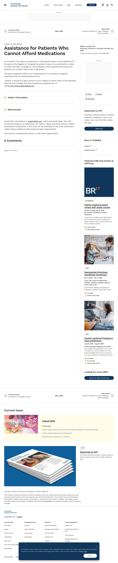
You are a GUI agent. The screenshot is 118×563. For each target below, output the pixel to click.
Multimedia (8, 548)
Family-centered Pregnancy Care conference (98, 339)
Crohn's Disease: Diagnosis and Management (57, 433)
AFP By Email (49, 533)
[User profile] (107, 5)
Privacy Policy (83, 551)
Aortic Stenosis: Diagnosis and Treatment (56, 436)
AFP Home (7, 525)
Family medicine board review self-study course (97, 206)
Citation (87, 146)
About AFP (68, 525)
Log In (6, 150)
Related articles (89, 150)
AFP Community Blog (11, 544)
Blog (68, 5)
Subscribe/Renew (51, 525)
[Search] (112, 5)
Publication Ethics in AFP (72, 530)
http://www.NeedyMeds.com (22, 86)
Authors (27, 525)
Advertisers (28, 537)
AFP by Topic (58, 5)
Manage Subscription (52, 529)
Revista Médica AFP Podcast (71, 540)
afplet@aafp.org (35, 121)
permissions (48, 501)
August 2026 (48, 421)
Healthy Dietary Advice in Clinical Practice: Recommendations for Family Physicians (70, 429)
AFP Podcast (69, 535)
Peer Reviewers (29, 529)
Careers (47, 541)
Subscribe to (89, 452)
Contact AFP (49, 537)
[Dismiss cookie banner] (96, 546)
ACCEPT (90, 555)
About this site (8, 557)
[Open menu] (5, 5)
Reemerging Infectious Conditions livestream (96, 273)
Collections (8, 537)
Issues (47, 5)
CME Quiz (78, 5)
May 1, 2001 (59, 31)
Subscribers (28, 533)
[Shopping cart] (103, 5)
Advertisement (59, 12)
